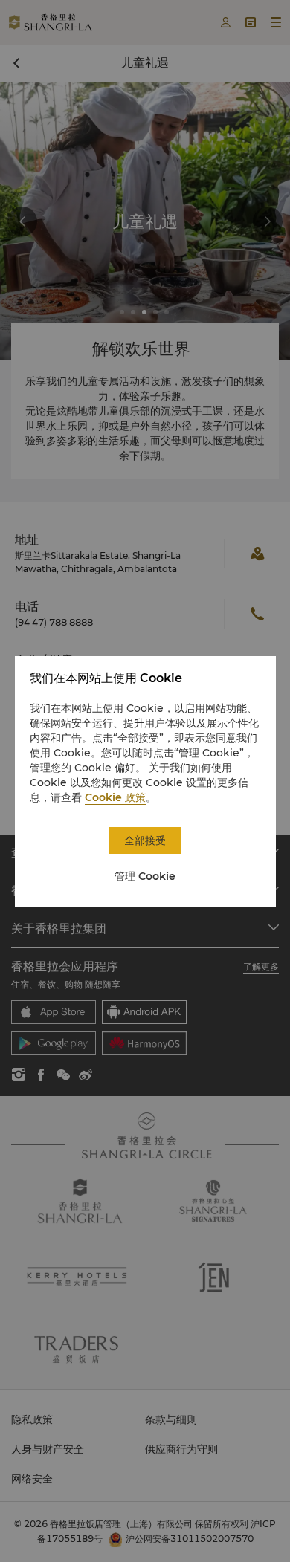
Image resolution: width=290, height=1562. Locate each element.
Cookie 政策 (115, 797)
